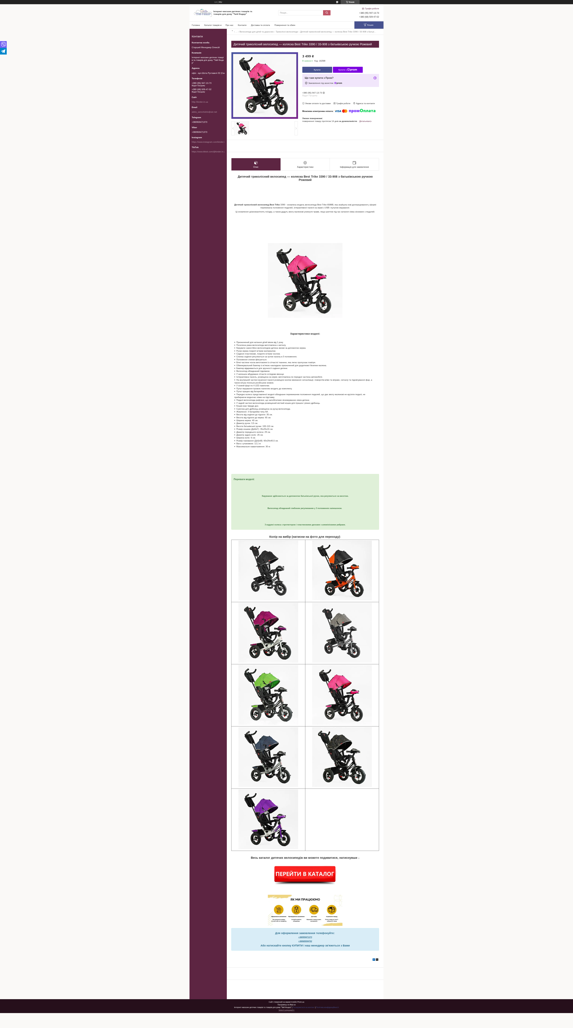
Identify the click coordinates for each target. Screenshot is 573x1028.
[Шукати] (327, 12)
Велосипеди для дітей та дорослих (256, 31)
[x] (377, 960)
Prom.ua (300, 1002)
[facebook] (374, 960)
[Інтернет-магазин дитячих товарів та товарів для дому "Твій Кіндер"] (203, 12)
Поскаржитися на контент (304, 1007)
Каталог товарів (212, 25)
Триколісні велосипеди (287, 31)
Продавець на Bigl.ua (287, 1005)
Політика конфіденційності (327, 1007)
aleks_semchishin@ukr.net (204, 112)
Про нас (229, 25)
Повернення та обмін (284, 25)
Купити (317, 70)
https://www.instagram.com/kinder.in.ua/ (210, 142)
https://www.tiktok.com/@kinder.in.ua (209, 151)
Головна (196, 25)
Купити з (342, 70)
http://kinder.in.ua (200, 102)
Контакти (242, 25)
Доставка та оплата (260, 25)
